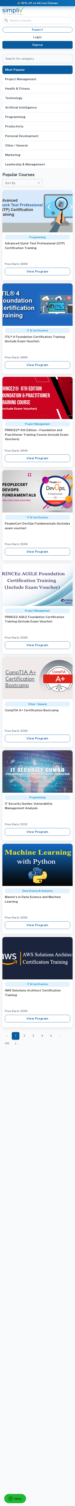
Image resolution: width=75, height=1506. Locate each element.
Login (37, 37)
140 (7, 1043)
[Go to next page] (15, 1043)
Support (37, 29)
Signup (37, 44)
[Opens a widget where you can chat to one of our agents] (15, 1499)
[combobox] (22, 183)
